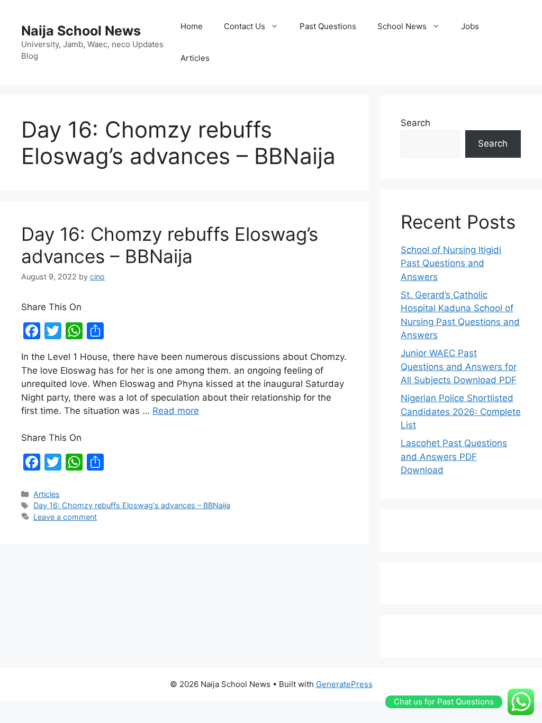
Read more (175, 410)
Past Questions (328, 26)
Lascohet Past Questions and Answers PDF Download (454, 456)
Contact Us (244, 26)
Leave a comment (65, 516)
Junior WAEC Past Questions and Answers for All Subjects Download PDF (459, 366)
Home (191, 26)
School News (402, 26)
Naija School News (81, 31)
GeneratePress (344, 684)
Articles (195, 58)
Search (415, 123)
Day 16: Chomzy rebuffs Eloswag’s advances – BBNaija (169, 245)
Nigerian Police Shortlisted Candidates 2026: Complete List (461, 411)
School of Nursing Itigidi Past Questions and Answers (451, 263)
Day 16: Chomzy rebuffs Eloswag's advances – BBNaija (131, 505)
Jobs (470, 26)
